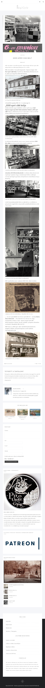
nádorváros (25, 666)
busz (27, 662)
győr (12, 664)
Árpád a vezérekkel (10, 416)
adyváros (9, 662)
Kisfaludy (7, 666)
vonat (10, 670)
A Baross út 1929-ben (11, 653)
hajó (14, 664)
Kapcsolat (8, 621)
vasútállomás (35, 668)
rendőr (35, 666)
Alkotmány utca (14, 662)
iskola (18, 664)
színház (20, 668)
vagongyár (30, 668)
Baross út (21, 662)
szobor (12, 668)
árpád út (17, 670)
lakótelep (21, 666)
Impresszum (9, 624)
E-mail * (6, 445)
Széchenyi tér (16, 668)
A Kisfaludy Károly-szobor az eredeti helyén (14, 580)
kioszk (32, 664)
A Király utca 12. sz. (13, 595)
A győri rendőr (12, 601)
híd (15, 664)
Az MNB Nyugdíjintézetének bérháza (16, 584)
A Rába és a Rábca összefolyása (13, 643)
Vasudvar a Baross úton (11, 650)
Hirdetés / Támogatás (11, 631)
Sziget (9, 668)
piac (28, 666)
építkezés (24, 670)
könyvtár (11, 666)
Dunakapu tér (31, 662)
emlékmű (35, 662)
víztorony (13, 670)
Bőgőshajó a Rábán (35, 416)
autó (18, 662)
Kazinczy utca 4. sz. (13, 590)
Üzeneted (6, 430)
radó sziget (32, 666)
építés (27, 670)
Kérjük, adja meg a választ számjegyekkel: (14, 456)
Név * (6, 440)
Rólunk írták (8, 628)
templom (23, 668)
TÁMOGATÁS (8, 380)
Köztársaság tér (16, 666)
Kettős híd (26, 664)
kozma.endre (17, 388)
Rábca (7, 668)
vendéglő (7, 670)
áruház (20, 670)
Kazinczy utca (21, 664)
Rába (38, 666)
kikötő (30, 664)
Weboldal (6, 451)
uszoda (27, 668)
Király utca (36, 664)
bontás (25, 662)
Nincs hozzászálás (9, 363)
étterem (30, 670)
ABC (6, 662)
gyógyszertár (8, 664)
